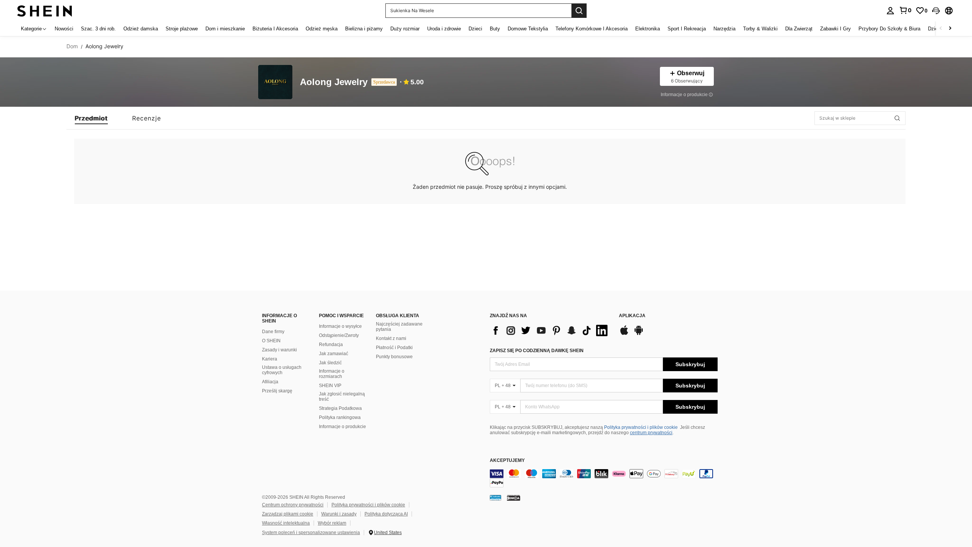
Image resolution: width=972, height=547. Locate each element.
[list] (550, 330)
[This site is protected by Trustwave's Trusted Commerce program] (495, 497)
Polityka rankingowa (340, 417)
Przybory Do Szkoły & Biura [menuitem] (889, 29)
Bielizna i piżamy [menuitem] (364, 29)
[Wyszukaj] (579, 10)
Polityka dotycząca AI (386, 514)
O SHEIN (271, 340)
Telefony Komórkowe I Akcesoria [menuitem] (591, 29)
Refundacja (331, 344)
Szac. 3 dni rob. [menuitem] (98, 29)
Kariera (269, 359)
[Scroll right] (950, 28)
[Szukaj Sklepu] (897, 118)
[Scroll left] (941, 28)
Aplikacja (632, 315)
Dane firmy (273, 331)
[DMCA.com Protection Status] (513, 497)
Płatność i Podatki (394, 347)
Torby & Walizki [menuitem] (760, 29)
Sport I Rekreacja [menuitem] (686, 29)
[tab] (91, 118)
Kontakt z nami (391, 338)
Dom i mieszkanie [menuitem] (225, 29)
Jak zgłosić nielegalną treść (342, 396)
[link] (905, 10)
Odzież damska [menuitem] (140, 29)
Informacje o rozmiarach (331, 373)
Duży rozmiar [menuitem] (405, 29)
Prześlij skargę (277, 391)
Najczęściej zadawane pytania (399, 326)
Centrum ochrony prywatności (292, 504)
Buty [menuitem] (495, 29)
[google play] (638, 334)
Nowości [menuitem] (64, 29)
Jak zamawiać (333, 353)
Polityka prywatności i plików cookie (641, 427)
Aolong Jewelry (334, 82)
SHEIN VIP (330, 385)
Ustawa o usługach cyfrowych (281, 370)
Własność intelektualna (286, 523)
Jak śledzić (330, 362)
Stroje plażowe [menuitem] (182, 29)
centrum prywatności (651, 432)
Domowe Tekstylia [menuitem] (528, 29)
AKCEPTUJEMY (507, 460)
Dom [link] (72, 46)
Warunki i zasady (339, 514)
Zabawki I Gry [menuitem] (835, 29)
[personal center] (890, 10)
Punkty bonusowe (394, 356)
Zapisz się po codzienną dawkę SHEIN (537, 350)
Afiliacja (270, 381)
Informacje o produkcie (342, 426)
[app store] (624, 334)
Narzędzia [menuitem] (724, 29)
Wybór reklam (332, 523)
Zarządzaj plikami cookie (287, 514)
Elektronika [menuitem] (647, 29)
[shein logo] (44, 10)
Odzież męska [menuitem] (322, 29)
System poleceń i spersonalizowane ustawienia (311, 532)
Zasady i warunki (279, 350)
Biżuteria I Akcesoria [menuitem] (275, 29)
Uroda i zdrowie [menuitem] (444, 29)
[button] (935, 10)
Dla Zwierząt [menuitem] (799, 29)
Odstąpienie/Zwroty (339, 335)
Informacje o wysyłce (340, 326)
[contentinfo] (604, 478)
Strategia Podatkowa (340, 408)
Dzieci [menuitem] (475, 29)
